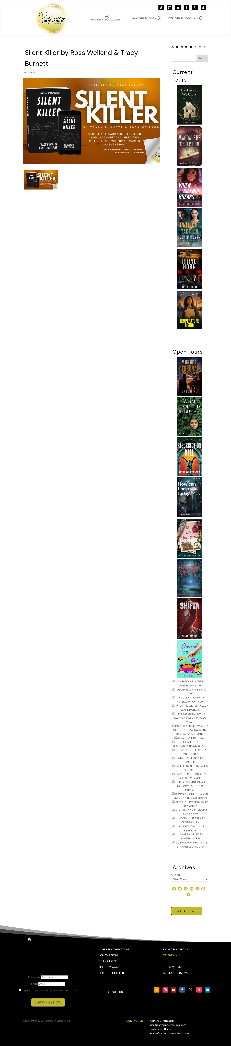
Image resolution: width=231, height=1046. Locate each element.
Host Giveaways (109, 967)
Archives (175, 874)
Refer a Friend (108, 961)
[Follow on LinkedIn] (207, 990)
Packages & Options (176, 949)
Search (202, 58)
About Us (115, 992)
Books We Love (173, 967)
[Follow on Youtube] (178, 7)
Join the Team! (108, 955)
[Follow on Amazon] (161, 7)
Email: (34, 983)
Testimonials (172, 955)
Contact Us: (135, 1021)
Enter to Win (187, 911)
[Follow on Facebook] (186, 7)
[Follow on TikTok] (203, 7)
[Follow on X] (195, 7)
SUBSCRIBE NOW (48, 1002)
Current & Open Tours (114, 949)
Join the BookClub (111, 973)
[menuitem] (185, 18)
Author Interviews (175, 973)
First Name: (34, 977)
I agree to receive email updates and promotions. (50, 990)
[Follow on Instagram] (169, 7)
